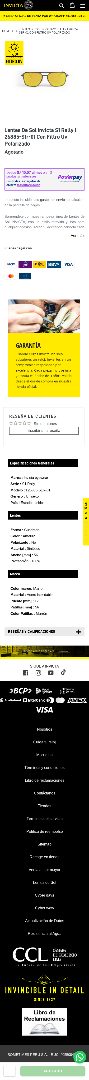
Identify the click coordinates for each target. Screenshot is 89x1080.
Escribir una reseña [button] (44, 431)
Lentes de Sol (44, 882)
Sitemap (44, 844)
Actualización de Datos (44, 921)
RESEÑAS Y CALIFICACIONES (31, 631)
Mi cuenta (44, 755)
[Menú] (82, 5)
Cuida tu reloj (44, 742)
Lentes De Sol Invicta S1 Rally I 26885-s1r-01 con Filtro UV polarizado (48, 31)
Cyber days (44, 895)
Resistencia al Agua (44, 934)
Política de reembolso (44, 831)
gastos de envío (52, 200)
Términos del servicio (45, 819)
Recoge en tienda (45, 857)
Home (6, 31)
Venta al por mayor (44, 870)
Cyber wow (44, 908)
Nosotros (44, 729)
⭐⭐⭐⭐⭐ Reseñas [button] (86, 522)
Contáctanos (44, 793)
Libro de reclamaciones (44, 780)
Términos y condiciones (44, 768)
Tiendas (44, 806)
